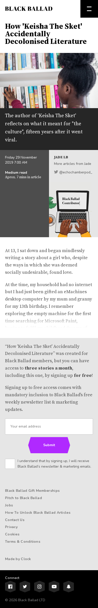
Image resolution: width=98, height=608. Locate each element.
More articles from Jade (72, 163)
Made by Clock (18, 559)
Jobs (9, 505)
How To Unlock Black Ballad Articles (37, 512)
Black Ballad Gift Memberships (32, 490)
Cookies (12, 534)
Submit (49, 445)
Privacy (11, 527)
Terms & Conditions (22, 541)
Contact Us (14, 520)
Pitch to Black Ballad (23, 498)
